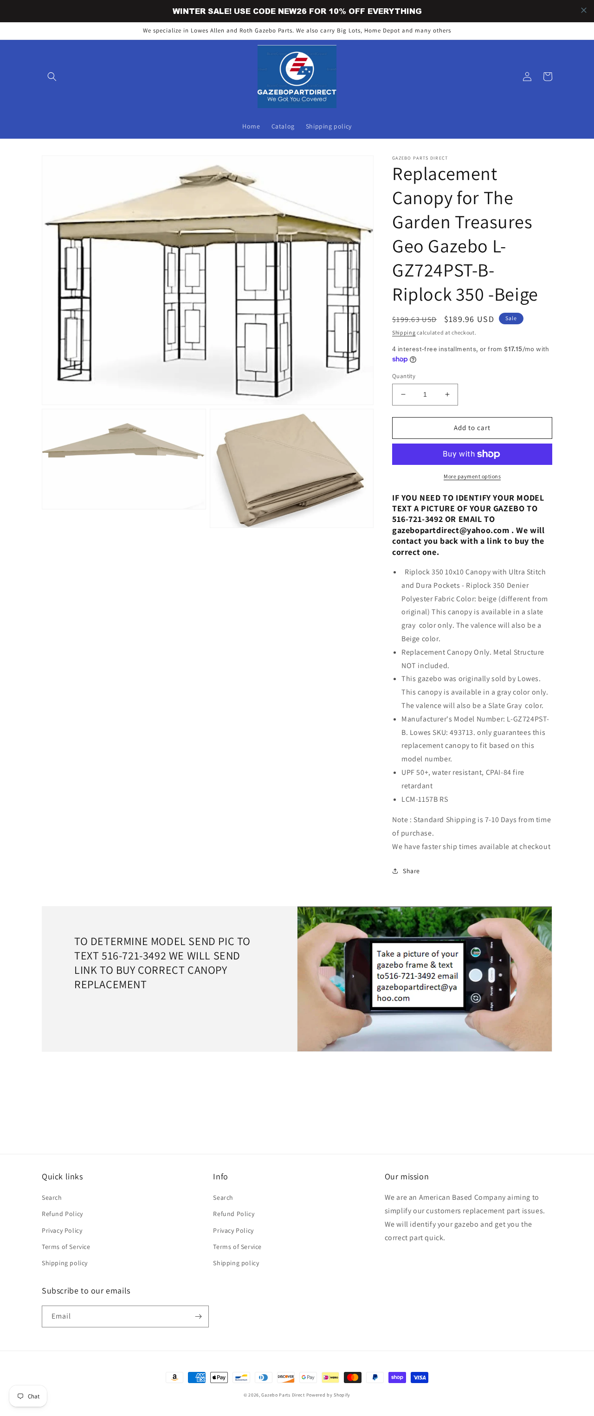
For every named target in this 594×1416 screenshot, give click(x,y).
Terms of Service (66, 1246)
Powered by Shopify (328, 1395)
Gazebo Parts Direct (282, 1395)
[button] (52, 76)
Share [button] (411, 871)
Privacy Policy (62, 1230)
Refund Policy (62, 1214)
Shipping (404, 332)
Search (52, 1197)
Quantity (403, 376)
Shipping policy (65, 1263)
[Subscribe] (198, 1316)
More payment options (472, 476)
